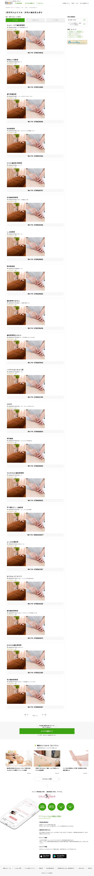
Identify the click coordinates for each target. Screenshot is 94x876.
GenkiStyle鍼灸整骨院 (15, 473)
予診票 (72, 3)
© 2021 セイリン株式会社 (47, 873)
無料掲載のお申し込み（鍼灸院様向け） (66, 868)
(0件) (16, 29)
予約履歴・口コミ (66, 3)
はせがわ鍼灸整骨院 (14, 645)
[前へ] (28, 716)
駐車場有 (79, 36)
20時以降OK (79, 31)
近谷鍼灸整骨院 (12, 197)
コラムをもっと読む (47, 779)
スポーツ (76, 34)
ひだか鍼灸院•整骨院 (14, 163)
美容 (70, 34)
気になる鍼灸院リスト (84, 3)
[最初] (25, 716)
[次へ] (43, 716)
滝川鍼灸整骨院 (12, 679)
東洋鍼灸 (10, 438)
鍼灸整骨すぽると (13, 301)
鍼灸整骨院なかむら (14, 335)
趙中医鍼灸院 (12, 94)
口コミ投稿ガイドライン (30, 868)
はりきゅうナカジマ (14, 576)
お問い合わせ (81, 868)
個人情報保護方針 (50, 868)
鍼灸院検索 (19, 3)
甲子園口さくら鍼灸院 (15, 507)
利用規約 (41, 868)
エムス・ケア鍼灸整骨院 (16, 25)
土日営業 (71, 31)
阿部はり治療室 (12, 59)
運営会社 (90, 868)
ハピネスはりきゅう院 (15, 369)
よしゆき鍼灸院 (12, 542)
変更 (84, 19)
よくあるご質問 (17, 868)
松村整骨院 (11, 128)
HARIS (9, 404)
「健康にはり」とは (6, 868)
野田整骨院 (11, 266)
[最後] (45, 716)
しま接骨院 (11, 232)
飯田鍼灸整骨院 (12, 611)
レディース (71, 36)
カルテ (77, 3)
